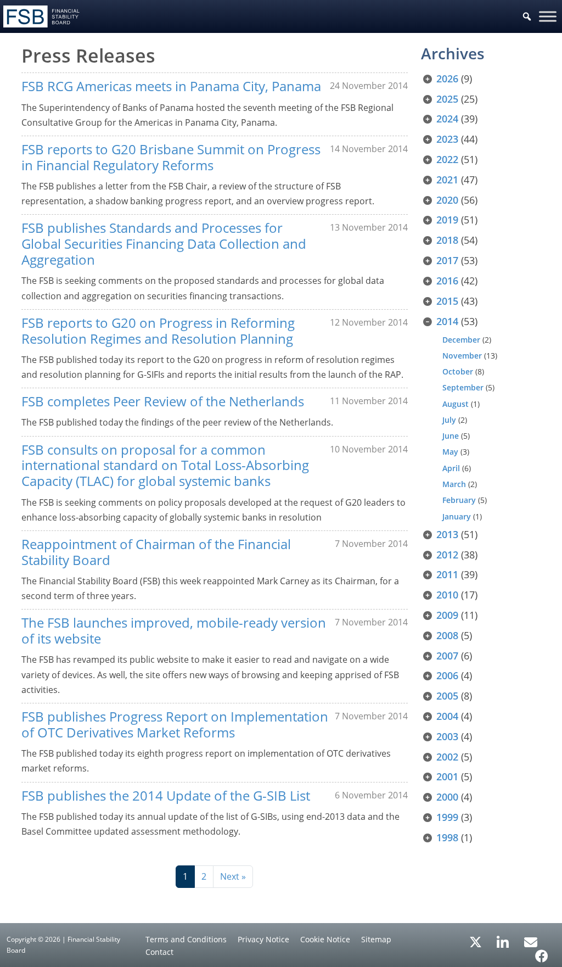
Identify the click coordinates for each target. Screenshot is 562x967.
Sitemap (376, 939)
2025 (447, 98)
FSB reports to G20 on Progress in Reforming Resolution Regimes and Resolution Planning (158, 331)
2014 (447, 321)
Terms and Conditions (186, 939)
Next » (233, 876)
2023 (447, 139)
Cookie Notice (325, 939)
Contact (159, 952)
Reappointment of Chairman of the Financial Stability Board (156, 552)
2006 (447, 675)
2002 (447, 756)
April (451, 468)
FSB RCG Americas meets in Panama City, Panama (171, 86)
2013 (447, 534)
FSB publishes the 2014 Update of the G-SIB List (165, 795)
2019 (447, 219)
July (449, 420)
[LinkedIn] (503, 938)
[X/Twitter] (475, 941)
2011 (447, 574)
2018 (447, 240)
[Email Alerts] (530, 941)
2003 (447, 736)
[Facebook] (541, 952)
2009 (447, 615)
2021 (447, 179)
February (459, 500)
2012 (447, 554)
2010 (447, 594)
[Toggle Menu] (548, 16)
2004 (447, 716)
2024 (447, 118)
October (457, 371)
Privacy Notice (263, 939)
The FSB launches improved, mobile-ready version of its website (173, 630)
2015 (447, 301)
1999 (447, 817)
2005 (447, 695)
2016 (447, 280)
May (450, 451)
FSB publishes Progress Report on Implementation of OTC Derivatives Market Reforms (174, 724)
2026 (447, 78)
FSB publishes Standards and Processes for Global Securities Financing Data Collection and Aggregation (163, 244)
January (456, 516)
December (461, 339)
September (463, 387)
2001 (447, 776)
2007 (447, 655)
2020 (447, 199)
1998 (447, 837)
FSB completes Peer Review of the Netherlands (162, 401)
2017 (447, 260)
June (450, 436)
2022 (447, 159)
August (455, 404)
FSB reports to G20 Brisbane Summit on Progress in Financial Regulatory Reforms (171, 157)
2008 (447, 635)
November (462, 355)
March (454, 484)
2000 (447, 796)
